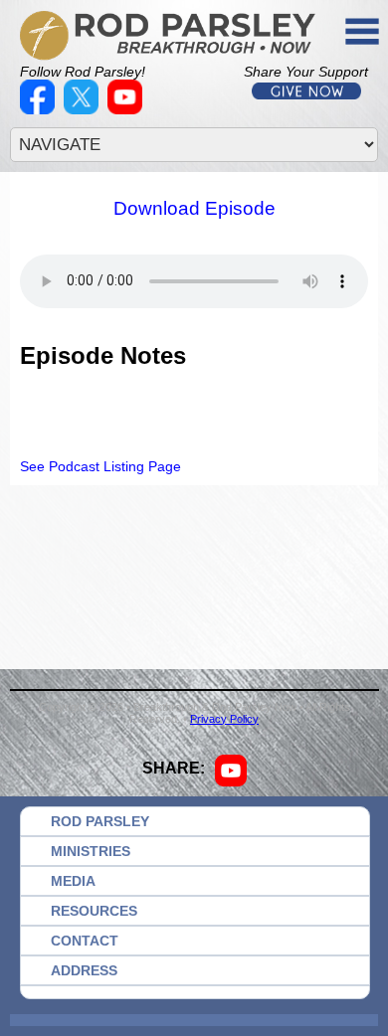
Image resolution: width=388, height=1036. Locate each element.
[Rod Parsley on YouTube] (127, 109)
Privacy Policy (224, 719)
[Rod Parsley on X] (83, 109)
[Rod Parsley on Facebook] (40, 109)
